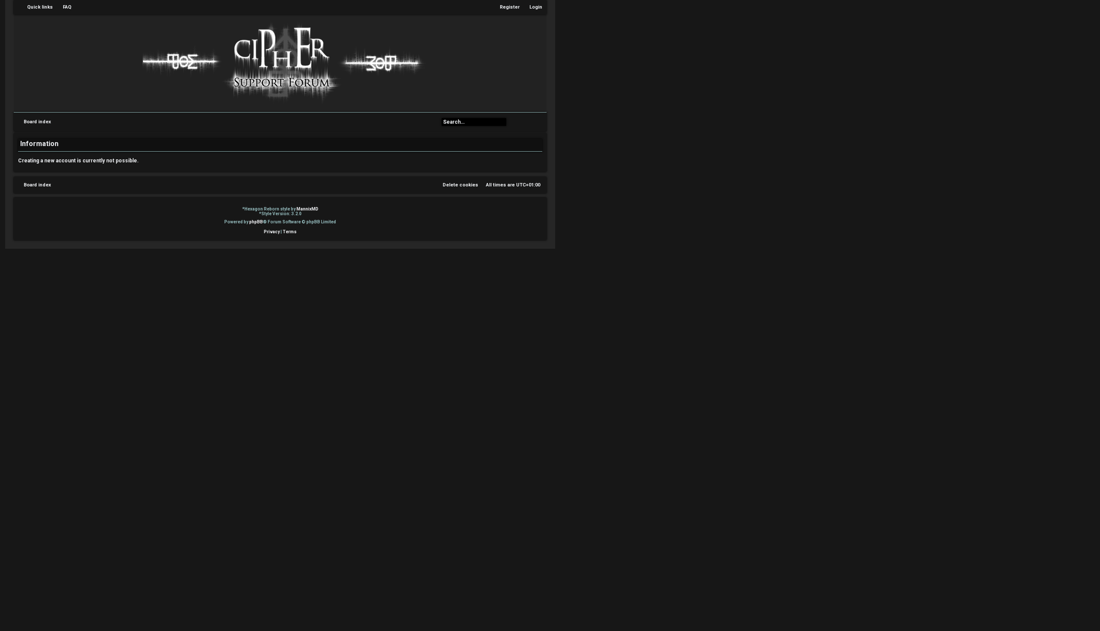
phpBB (256, 221)
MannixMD (307, 209)
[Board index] (280, 62)
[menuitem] (63, 7)
